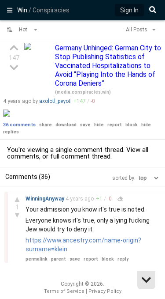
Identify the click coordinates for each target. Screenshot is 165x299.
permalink (37, 259)
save (85, 124)
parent (58, 259)
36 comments (19, 125)
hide (99, 124)
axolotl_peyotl (55, 101)
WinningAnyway (46, 199)
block (131, 124)
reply (122, 259)
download (66, 124)
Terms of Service (64, 291)
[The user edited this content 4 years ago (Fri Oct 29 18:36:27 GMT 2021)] (120, 199)
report (114, 124)
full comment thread (80, 156)
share (45, 124)
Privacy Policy (104, 291)
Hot (24, 29)
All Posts (137, 29)
